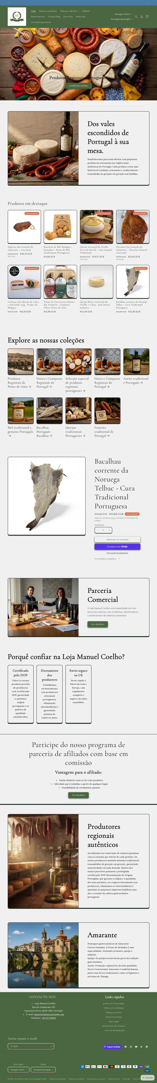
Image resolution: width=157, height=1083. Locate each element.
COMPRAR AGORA (78, 85)
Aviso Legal (114, 1021)
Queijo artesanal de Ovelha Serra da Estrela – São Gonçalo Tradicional (96, 250)
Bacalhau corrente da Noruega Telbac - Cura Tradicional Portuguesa (131, 304)
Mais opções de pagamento (117, 553)
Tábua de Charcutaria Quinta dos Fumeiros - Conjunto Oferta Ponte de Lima (59, 304)
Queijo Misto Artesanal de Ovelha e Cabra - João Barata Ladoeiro (95, 304)
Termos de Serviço (113, 1017)
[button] (69, 11)
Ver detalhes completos (106, 558)
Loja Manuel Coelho (21, 1079)
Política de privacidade (57, 1079)
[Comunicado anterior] (8, 2)
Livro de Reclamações (115, 1030)
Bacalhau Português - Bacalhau (44, 432)
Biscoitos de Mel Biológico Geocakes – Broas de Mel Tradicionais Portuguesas (57, 250)
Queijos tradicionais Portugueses (73, 432)
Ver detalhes (97, 624)
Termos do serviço (139, 1079)
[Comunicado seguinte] (148, 2)
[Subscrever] (51, 1046)
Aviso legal (126, 1079)
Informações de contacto (113, 1026)
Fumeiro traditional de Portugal (104, 432)
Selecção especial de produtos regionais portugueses (77, 385)
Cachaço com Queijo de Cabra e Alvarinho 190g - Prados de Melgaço (23, 304)
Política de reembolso (114, 1008)
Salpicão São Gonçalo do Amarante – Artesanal (20, 248)
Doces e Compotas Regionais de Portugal (49, 383)
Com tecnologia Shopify (38, 1079)
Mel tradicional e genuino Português (20, 430)
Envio (113, 518)
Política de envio (114, 1079)
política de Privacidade (113, 1003)
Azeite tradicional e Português (135, 381)
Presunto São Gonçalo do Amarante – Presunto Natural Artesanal (131, 250)
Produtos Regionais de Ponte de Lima (18, 383)
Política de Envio (113, 1012)
